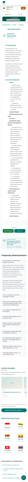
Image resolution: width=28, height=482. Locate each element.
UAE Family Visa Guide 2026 (11, 465)
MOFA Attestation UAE (10, 474)
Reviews (21, 25)
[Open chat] (23, 477)
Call (21, 14)
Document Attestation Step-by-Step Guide (13, 469)
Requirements (7, 25)
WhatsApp (8, 14)
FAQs (15, 25)
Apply (23, 8)
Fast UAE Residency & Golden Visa (13, 478)
